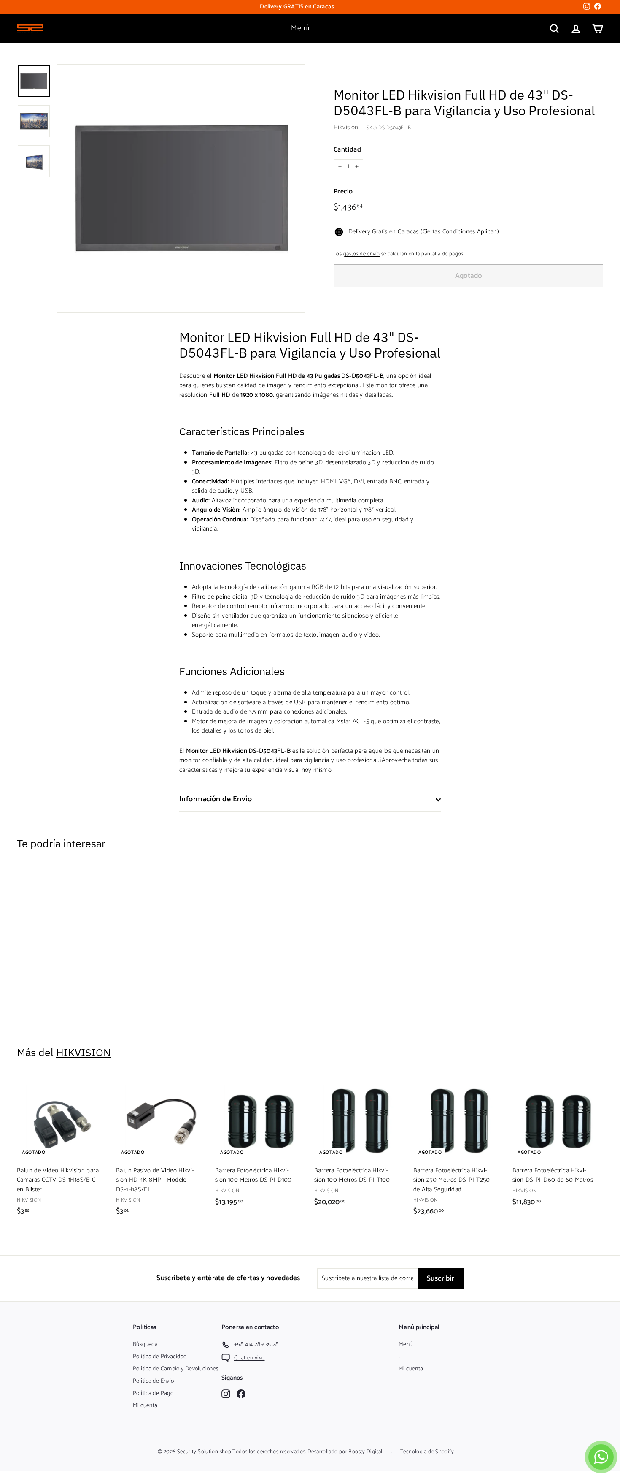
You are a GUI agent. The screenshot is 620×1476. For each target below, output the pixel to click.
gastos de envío (361, 254)
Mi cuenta (145, 1406)
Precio (343, 192)
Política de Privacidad (159, 1357)
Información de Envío (215, 799)
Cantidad (347, 150)
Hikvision (346, 127)
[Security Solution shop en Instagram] (225, 1393)
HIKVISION (83, 1052)
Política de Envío (153, 1381)
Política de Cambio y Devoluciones (175, 1369)
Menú (300, 28)
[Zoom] (181, 188)
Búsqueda (145, 1344)
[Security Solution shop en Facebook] (241, 1393)
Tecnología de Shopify (427, 1451)
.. (327, 28)
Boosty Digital (365, 1451)
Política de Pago (153, 1393)
